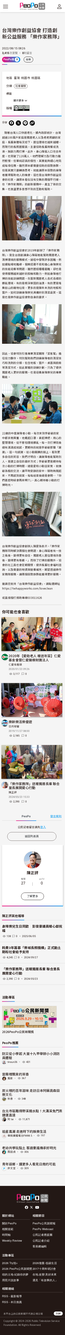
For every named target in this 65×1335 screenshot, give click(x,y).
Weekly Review (12, 1241)
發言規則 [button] (56, 816)
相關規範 (7, 1229)
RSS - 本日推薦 (12, 1302)
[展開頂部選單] (59, 6)
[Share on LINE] (25, 123)
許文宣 (12, 1168)
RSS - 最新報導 (12, 1296)
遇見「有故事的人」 (45, 1280)
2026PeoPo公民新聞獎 (18, 1032)
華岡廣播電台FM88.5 (20, 1135)
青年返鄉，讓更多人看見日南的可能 (29, 1164)
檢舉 (28, 59)
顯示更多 (19, 100)
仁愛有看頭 (15, 664)
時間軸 (6, 1235)
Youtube (37, 1207)
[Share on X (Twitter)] (18, 123)
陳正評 (13, 792)
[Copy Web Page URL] (32, 123)
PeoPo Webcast (43, 1229)
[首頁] (32, 6)
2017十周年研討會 (44, 1269)
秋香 (10, 1098)
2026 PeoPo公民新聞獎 (17, 1269)
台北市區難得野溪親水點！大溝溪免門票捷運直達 (32, 1112)
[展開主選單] (5, 6)
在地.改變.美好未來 (45, 1274)
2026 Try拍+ (10, 1263)
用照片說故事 (10, 1280)
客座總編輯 (40, 1246)
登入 (43, 827)
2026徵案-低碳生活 (45, 1263)
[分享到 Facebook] (11, 123)
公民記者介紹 (41, 1241)
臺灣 (17, 78)
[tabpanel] (32, 827)
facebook (27, 1207)
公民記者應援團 (42, 1235)
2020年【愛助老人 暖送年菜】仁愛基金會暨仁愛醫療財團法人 (35, 657)
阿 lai (11, 1119)
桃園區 (35, 78)
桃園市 (25, 78)
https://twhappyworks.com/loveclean (27, 588)
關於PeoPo (9, 1223)
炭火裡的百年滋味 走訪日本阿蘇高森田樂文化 (31, 1092)
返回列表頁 (32, 836)
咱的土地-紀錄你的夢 (15, 1274)
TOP (58, 1313)
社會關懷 (20, 86)
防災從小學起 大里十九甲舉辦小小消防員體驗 (31, 1055)
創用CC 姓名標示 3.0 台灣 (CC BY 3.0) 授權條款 (22, 108)
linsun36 (13, 1062)
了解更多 (32, 896)
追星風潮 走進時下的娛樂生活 (24, 1131)
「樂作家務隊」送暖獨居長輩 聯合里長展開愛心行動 (34, 785)
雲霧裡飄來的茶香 (15, 1074)
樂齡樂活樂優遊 (20, 721)
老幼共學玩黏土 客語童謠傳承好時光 (29, 1147)
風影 (10, 1078)
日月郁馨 (14, 726)
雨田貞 (12, 1151)
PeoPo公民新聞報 (44, 1223)
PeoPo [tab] (26, 816)
